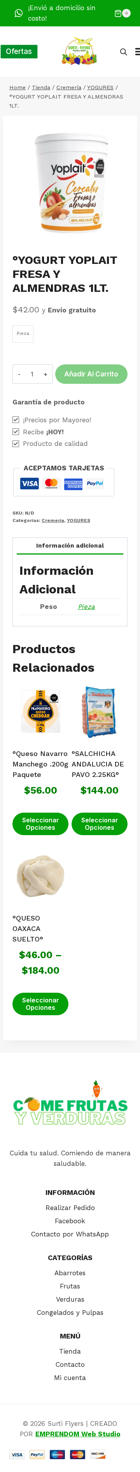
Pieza (86, 606)
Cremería (53, 520)
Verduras (70, 1299)
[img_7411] (70, 182)
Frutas (70, 1286)
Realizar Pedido (70, 1208)
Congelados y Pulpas (70, 1312)
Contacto (70, 1364)
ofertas (19, 51)
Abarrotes (70, 1273)
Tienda (70, 1351)
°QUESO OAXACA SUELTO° (27, 928)
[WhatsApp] (18, 13)
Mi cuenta (70, 1378)
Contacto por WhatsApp (70, 1234)
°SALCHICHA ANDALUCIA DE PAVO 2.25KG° (98, 763)
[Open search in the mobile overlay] (124, 52)
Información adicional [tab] (70, 545)
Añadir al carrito (91, 374)
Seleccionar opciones (40, 823)
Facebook (70, 1221)
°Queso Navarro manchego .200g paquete (40, 763)
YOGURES (78, 520)
